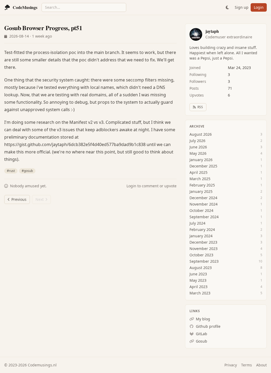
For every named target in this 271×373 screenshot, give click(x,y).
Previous (18, 199)
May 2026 (197, 153)
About (261, 364)
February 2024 (202, 229)
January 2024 (201, 235)
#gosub (27, 171)
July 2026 (197, 140)
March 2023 (199, 292)
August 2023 (200, 267)
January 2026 (201, 159)
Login (259, 7)
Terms (246, 364)
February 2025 (202, 185)
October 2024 (201, 210)
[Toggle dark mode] (227, 7)
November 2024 (203, 204)
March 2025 (199, 178)
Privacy (230, 364)
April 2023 (198, 286)
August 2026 (200, 134)
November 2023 (203, 248)
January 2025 (201, 191)
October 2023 (201, 254)
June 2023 (198, 273)
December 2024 (203, 197)
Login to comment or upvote (152, 185)
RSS (200, 107)
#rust (11, 171)
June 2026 (198, 146)
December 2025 (203, 166)
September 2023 (204, 261)
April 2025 (198, 172)
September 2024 (204, 216)
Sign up (242, 7)
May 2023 (197, 280)
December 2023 (203, 242)
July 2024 (197, 223)
